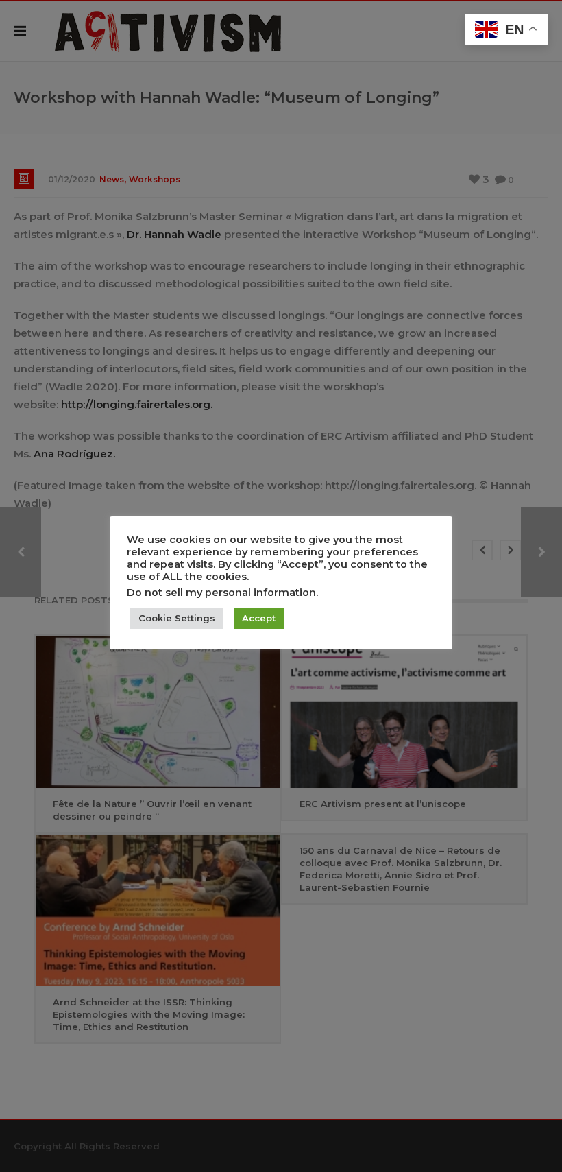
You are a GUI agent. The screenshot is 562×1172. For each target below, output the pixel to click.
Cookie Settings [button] (176, 617)
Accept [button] (259, 617)
